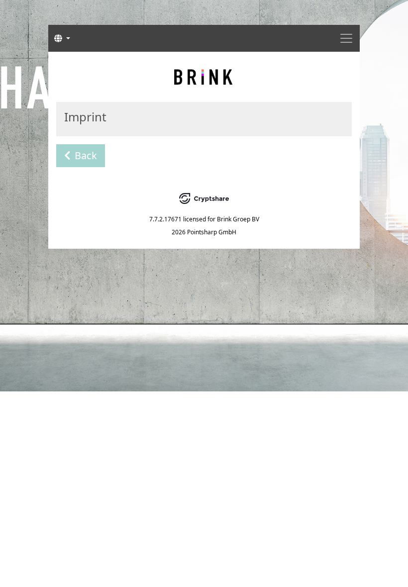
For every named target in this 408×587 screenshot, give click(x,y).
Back (86, 155)
